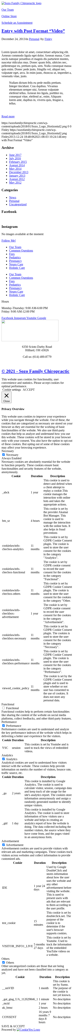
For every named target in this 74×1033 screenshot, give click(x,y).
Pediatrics (15, 257)
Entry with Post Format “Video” (33, 30)
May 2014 (15, 168)
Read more (8, 116)
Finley (48, 39)
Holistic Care (17, 267)
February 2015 (18, 161)
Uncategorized (18, 204)
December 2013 (18, 172)
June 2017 (15, 155)
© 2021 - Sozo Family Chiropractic (35, 371)
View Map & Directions (37, 363)
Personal (34, 39)
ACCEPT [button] (29, 389)
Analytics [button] (7, 755)
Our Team (8, 9)
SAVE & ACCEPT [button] (13, 1026)
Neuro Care (16, 264)
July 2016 (15, 158)
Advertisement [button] (10, 841)
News (12, 197)
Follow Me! (9, 240)
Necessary (12, 454)
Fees (12, 254)
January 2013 (17, 175)
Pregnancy (15, 261)
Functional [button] (8, 704)
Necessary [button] (8, 451)
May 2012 (15, 182)
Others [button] (5, 958)
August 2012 (17, 179)
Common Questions (21, 250)
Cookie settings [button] (11, 389)
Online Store (9, 16)
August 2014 (17, 165)
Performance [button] (9, 722)
